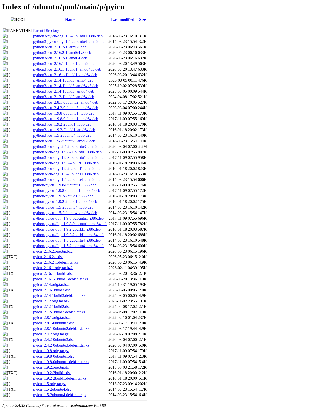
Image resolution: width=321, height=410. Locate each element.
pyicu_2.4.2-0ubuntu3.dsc (53, 339)
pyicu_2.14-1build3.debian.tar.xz (59, 295)
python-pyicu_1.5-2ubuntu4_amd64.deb (65, 213)
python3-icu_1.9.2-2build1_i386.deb (62, 124)
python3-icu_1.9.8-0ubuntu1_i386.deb (63, 113)
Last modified (122, 19)
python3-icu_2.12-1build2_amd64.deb (63, 97)
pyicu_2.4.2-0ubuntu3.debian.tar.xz (61, 345)
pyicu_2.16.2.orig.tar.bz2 (53, 251)
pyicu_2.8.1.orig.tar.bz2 (52, 317)
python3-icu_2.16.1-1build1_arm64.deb (64, 63)
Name (70, 19)
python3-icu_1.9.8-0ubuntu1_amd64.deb (65, 119)
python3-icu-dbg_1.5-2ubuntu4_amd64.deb (67, 179)
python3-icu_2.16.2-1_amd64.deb (60, 58)
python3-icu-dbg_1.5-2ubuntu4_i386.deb (66, 174)
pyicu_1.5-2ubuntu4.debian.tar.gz (59, 395)
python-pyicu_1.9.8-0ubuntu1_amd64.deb (66, 190)
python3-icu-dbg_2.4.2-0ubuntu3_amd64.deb (69, 146)
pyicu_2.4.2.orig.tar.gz (51, 334)
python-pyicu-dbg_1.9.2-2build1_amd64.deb (68, 235)
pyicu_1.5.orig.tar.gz (49, 384)
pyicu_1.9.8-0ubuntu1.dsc (53, 356)
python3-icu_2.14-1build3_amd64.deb (63, 91)
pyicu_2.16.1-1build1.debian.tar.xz (60, 279)
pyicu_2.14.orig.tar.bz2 (51, 284)
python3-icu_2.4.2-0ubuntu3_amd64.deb (65, 108)
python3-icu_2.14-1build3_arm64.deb (63, 80)
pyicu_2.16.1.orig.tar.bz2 (53, 268)
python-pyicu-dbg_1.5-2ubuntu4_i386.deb (67, 240)
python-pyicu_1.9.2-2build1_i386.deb (63, 196)
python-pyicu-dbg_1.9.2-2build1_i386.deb (67, 229)
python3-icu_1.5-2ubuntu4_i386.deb (62, 135)
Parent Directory (46, 30)
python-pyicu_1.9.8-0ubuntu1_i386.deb (64, 185)
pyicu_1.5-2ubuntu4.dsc (52, 389)
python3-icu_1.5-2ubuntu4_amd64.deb (64, 141)
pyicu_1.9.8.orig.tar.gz (51, 351)
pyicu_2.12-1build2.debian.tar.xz (59, 312)
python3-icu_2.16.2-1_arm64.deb (59, 47)
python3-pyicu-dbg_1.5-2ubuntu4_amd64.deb (69, 41)
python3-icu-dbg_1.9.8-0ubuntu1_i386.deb (67, 152)
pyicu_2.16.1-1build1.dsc (53, 273)
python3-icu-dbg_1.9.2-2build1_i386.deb (66, 163)
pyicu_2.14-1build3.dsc (51, 290)
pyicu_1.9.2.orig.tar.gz (51, 367)
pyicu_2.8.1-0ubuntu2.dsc (53, 323)
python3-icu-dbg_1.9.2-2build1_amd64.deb (67, 168)
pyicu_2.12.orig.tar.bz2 (51, 301)
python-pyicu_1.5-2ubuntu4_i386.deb (63, 207)
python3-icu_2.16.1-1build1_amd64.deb (65, 75)
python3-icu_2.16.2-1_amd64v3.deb (62, 52)
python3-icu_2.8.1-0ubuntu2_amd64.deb (65, 102)
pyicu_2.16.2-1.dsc (48, 257)
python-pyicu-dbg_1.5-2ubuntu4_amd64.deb (68, 246)
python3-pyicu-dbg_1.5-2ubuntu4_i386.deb (68, 36)
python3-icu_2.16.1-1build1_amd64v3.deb (67, 69)
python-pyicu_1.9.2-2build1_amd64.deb (65, 201)
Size (142, 19)
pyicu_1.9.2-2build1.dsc (52, 373)
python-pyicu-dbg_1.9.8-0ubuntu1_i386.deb (68, 218)
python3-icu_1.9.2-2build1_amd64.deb (64, 130)
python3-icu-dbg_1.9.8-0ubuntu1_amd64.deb (69, 157)
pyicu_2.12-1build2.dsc (51, 306)
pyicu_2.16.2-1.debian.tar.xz (55, 262)
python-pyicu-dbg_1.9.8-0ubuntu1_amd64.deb (70, 224)
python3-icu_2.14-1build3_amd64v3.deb (65, 86)
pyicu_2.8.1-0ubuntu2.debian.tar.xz (61, 328)
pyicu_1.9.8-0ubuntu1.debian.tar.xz (61, 362)
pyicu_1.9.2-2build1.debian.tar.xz (59, 378)
